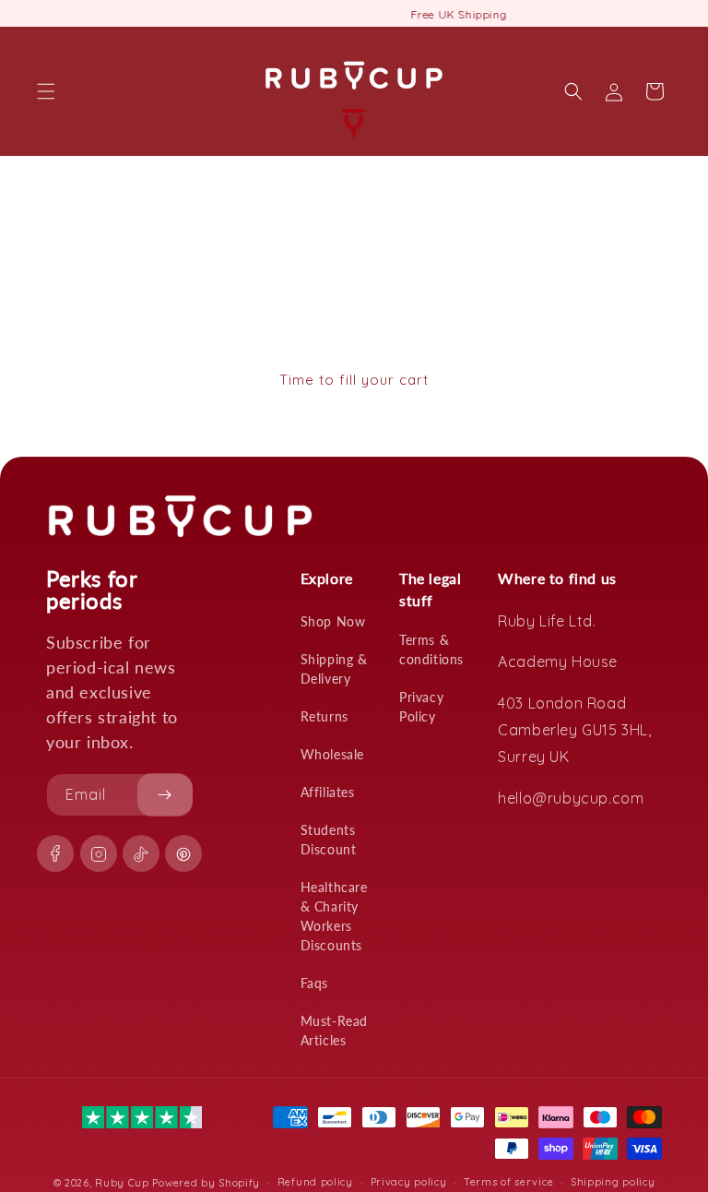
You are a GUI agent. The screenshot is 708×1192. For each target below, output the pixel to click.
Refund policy (315, 1181)
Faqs (314, 983)
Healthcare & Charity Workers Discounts (334, 916)
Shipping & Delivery (334, 668)
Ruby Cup (123, 1182)
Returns (324, 716)
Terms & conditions (431, 649)
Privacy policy (409, 1181)
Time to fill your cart (354, 379)
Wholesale (332, 754)
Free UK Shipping (354, 14)
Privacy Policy (421, 706)
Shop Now (333, 621)
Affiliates (328, 792)
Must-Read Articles (334, 1030)
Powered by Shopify (206, 1182)
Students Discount (329, 839)
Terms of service (508, 1181)
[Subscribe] (165, 795)
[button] (46, 91)
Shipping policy (613, 1181)
